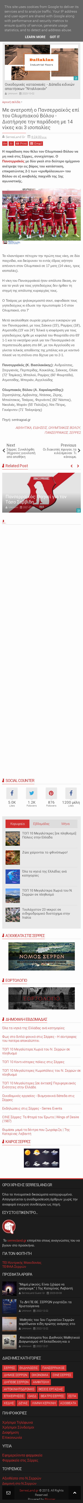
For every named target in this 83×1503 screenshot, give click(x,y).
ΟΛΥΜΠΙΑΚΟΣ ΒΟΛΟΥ (64, 428)
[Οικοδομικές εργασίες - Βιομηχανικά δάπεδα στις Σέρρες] (41, 62)
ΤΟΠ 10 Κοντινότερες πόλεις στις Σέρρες (33, 1062)
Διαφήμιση (10, 1432)
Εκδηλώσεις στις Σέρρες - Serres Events (32, 1108)
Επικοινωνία (12, 1437)
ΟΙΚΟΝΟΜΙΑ (40, 1375)
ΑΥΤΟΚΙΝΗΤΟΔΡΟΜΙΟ (19, 1389)
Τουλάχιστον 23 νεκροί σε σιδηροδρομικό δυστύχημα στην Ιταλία (46, 914)
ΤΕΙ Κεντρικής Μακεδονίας (21, 1262)
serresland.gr (16, 1240)
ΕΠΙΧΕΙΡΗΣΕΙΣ (14, 1396)
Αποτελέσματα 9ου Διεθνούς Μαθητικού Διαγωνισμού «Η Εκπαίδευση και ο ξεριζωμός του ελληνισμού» (49, 1341)
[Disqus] (41, 588)
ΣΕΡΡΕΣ (75, 433)
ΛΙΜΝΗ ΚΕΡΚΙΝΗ (44, 1403)
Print (23, 143)
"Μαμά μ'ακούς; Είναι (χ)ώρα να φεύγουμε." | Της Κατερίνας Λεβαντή (46, 1286)
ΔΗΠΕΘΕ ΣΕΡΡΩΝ (16, 1382)
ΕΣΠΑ (72, 1396)
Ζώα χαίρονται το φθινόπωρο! (45, 852)
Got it (55, 37)
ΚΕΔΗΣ (9, 1403)
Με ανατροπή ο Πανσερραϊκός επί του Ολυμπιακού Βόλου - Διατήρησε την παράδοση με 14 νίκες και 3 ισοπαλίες (40, 118)
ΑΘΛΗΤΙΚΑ (23, 428)
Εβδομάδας (41, 824)
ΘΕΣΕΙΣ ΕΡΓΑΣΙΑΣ (51, 1389)
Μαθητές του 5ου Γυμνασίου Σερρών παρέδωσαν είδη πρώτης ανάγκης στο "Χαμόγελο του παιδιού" (47, 1324)
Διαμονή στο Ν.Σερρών (19, 1483)
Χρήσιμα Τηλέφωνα (17, 1422)
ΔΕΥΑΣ (23, 1403)
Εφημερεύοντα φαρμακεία (22, 1455)
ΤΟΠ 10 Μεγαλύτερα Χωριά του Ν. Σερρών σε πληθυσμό (47, 892)
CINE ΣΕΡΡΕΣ (62, 1375)
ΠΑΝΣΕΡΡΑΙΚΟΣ (56, 433)
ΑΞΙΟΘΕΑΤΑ (68, 1403)
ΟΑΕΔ (32, 1396)
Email (38, 143)
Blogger (50, 1499)
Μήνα (65, 824)
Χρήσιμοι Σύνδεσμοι (18, 1427)
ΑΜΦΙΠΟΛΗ (41, 1382)
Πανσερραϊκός (13, 161)
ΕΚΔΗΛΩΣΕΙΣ (28, 1368)
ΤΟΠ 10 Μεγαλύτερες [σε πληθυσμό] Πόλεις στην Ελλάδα (49, 835)
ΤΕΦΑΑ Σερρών (14, 1266)
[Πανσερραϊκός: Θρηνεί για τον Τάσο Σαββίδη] (41, 493)
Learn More (35, 37)
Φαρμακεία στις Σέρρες (20, 1460)
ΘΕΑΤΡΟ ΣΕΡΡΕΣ (52, 1396)
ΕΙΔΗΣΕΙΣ (40, 428)
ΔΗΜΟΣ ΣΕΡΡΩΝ (15, 1375)
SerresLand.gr (29, 1490)
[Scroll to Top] (75, 1492)
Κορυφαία (17, 824)
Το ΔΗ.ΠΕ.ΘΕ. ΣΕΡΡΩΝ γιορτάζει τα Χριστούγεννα (45, 1304)
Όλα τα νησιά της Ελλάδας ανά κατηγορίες (44, 873)
